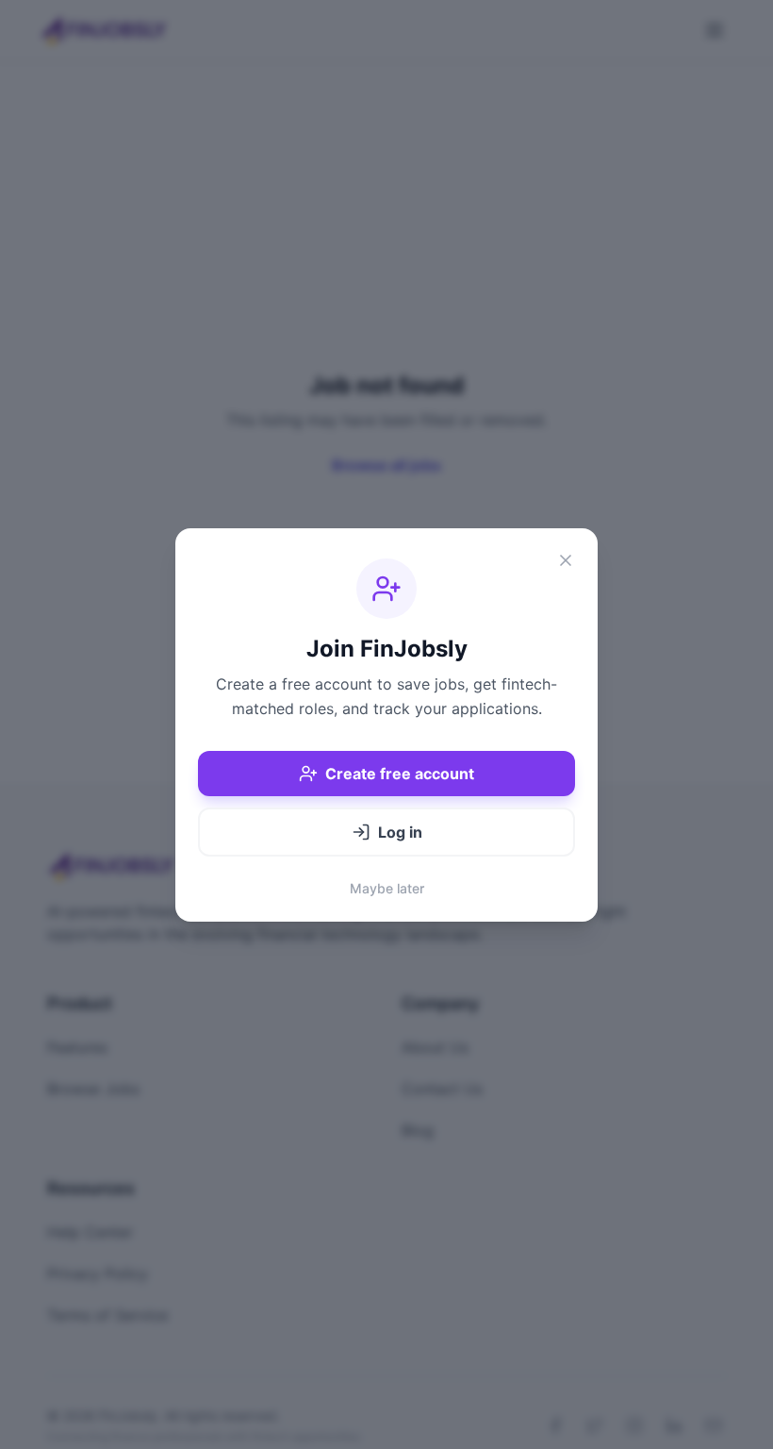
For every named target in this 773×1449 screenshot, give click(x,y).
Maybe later (387, 888)
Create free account (399, 773)
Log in (400, 832)
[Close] (566, 560)
